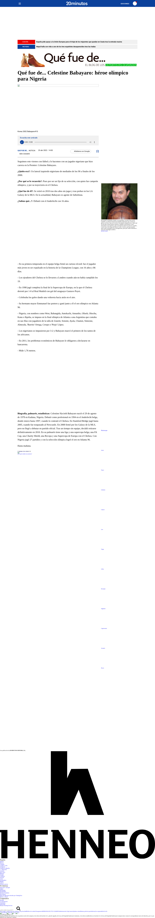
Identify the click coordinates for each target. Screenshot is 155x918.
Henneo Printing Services (6, 905)
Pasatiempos (3, 891)
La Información (4, 901)
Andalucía (2, 867)
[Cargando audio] (22, 142)
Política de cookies (31, 911)
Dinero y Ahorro (4, 897)
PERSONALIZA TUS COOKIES (50, 911)
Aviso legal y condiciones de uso (8, 911)
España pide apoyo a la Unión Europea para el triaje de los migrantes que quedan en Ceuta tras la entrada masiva (79, 42)
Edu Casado (24, 154)
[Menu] (19, 3)
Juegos (1, 889)
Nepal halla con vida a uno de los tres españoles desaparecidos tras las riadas (66, 47)
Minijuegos (3, 890)
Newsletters (3, 894)
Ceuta (1, 879)
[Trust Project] (23, 451)
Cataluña (2, 864)
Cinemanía (2, 903)
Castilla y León (3, 865)
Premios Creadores (4, 893)
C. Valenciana (3, 869)
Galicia (2, 883)
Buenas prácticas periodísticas (88, 911)
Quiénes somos (77, 911)
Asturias (2, 877)
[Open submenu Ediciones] (126, 4)
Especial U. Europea (5, 887)
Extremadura (3, 880)
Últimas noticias (4, 884)
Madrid (2, 861)
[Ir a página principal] (77, 3)
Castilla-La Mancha (5, 868)
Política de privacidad (21, 911)
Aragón (2, 875)
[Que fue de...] (77, 59)
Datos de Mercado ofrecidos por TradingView (11, 895)
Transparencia (39, 911)
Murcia (2, 863)
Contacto (71, 911)
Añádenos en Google (82, 151)
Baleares (2, 873)
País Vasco (2, 872)
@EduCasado (104, 231)
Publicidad (2, 904)
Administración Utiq (64, 911)
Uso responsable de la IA (101, 911)
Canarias (2, 871)
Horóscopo (104, 430)
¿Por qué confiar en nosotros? (25, 454)
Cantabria (2, 876)
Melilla (2, 881)
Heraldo (2, 900)
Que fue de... (23, 151)
